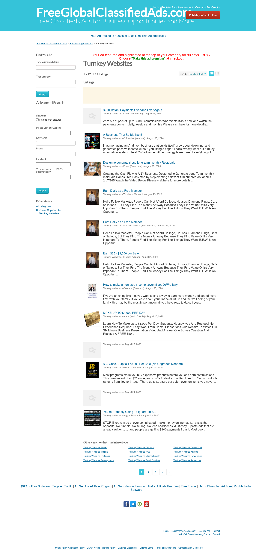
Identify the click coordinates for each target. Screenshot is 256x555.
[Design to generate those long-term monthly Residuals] (92, 169)
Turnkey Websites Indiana (95, 451)
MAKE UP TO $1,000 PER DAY (124, 312)
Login (156, 7)
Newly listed (196, 74)
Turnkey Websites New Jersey (187, 455)
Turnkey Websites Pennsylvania (98, 460)
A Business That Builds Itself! (122, 134)
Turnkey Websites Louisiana (96, 455)
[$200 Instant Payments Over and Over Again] (92, 116)
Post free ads (204, 530)
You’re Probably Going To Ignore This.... (129, 412)
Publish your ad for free (203, 15)
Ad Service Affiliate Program (93, 486)
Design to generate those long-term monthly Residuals (139, 162)
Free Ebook (188, 486)
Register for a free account (177, 7)
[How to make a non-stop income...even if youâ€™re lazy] (92, 291)
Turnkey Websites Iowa (139, 451)
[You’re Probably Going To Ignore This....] (92, 418)
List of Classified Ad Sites (215, 486)
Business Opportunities (48, 210)
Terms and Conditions (166, 547)
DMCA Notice (93, 547)
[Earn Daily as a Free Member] (92, 197)
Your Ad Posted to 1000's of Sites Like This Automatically (128, 36)
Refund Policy (108, 547)
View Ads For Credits (207, 7)
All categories (43, 206)
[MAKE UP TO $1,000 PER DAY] (92, 319)
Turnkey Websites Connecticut (187, 447)
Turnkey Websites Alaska (95, 447)
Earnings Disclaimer (127, 547)
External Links (146, 547)
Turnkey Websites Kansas (185, 451)
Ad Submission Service (129, 486)
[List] (212, 73)
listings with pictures (50, 120)
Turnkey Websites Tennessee (187, 460)
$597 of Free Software (35, 486)
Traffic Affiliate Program (163, 486)
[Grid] (217, 73)
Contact (216, 530)
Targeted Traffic (62, 486)
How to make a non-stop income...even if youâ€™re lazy (140, 284)
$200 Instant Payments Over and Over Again (132, 110)
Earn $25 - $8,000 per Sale (121, 253)
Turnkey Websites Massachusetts (144, 455)
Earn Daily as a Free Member (122, 190)
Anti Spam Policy (76, 547)
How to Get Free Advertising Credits (193, 534)
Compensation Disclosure (190, 547)
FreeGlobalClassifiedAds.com (114, 12)
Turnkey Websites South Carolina (144, 460)
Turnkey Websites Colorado (141, 447)
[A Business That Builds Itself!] (92, 141)
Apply (42, 94)
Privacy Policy (60, 547)
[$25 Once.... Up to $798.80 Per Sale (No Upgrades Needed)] (92, 370)
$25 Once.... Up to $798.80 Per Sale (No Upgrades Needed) (143, 364)
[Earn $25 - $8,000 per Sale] (92, 260)
